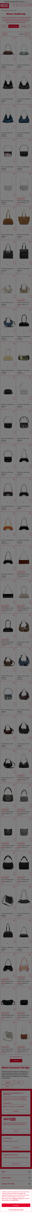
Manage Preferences (18, 1198)
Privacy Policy (5, 1200)
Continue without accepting (16, 1209)
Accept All (16, 1205)
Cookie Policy (14, 1200)
